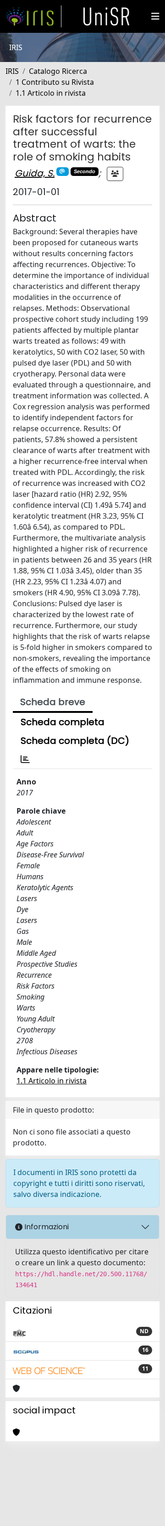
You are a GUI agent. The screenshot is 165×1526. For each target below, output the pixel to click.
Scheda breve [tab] (52, 702)
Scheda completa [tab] (62, 722)
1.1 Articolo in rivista (51, 93)
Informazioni (45, 1227)
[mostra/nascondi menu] (155, 16)
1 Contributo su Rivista (55, 82)
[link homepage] (33, 16)
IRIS (12, 71)
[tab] (25, 759)
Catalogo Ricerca (58, 71)
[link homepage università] (106, 16)
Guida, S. (35, 173)
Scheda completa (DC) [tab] (75, 740)
